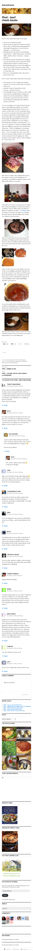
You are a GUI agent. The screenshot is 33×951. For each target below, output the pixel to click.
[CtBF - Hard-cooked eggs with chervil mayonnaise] (23, 734)
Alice (8, 411)
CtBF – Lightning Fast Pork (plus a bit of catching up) (17, 706)
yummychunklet (13, 574)
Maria (9, 589)
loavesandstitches (14, 491)
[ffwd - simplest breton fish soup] (23, 763)
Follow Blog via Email (10, 882)
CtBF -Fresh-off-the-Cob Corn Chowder (14, 710)
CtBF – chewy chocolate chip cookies (13, 707)
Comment (25, 694)
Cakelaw (10, 646)
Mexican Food (5, 362)
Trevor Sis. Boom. (13, 554)
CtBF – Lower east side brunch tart (12, 705)
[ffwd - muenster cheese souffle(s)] (23, 748)
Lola (8, 662)
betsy (9, 531)
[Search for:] (16, 908)
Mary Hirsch (11, 614)
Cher (8, 470)
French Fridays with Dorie (14, 361)
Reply (6, 405)
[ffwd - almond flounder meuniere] (9, 734)
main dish (24, 361)
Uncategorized (14, 362)
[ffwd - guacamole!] (9, 763)
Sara (8, 512)
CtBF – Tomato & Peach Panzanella (12, 709)
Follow (5, 895)
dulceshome (8, 5)
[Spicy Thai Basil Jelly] (9, 748)
